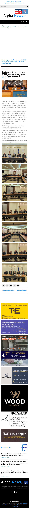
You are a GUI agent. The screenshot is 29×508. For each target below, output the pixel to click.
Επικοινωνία (21, 3)
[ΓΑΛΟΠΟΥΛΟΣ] (14, 334)
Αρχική (3, 25)
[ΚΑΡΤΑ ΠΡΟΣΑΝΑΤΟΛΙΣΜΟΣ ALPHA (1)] (14, 384)
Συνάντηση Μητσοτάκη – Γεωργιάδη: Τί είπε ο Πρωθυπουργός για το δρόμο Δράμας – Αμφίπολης (14, 454)
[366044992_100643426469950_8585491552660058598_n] (14, 411)
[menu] (3, 21)
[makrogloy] (14, 350)
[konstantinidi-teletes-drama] (14, 366)
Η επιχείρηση (18, 1)
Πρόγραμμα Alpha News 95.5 (11, 3)
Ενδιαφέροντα (5, 69)
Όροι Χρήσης (15, 506)
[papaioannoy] (14, 442)
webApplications (23, 503)
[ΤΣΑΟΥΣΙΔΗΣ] (14, 319)
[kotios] (14, 428)
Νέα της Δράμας (10, 1)
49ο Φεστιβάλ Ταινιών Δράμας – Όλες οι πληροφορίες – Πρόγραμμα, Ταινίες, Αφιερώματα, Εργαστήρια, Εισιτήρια (14, 472)
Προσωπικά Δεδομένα (22, 504)
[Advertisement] (14, 43)
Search (27, 6)
